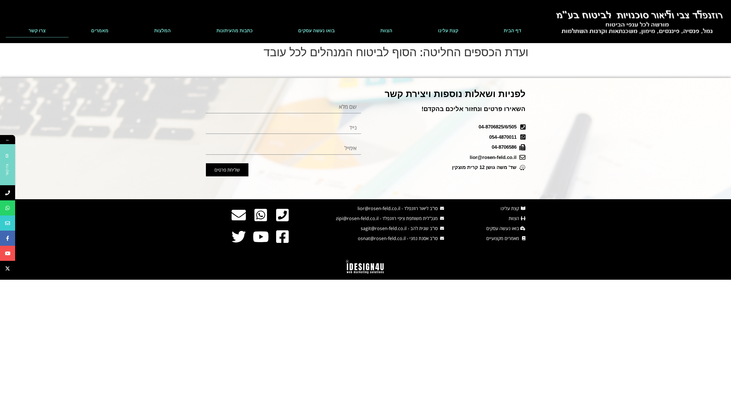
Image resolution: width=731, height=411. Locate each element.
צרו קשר (37, 30)
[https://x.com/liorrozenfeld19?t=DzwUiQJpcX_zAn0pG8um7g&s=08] (7, 268)
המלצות (162, 30)
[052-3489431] (7, 192)
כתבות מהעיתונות (234, 30)
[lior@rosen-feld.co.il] (7, 223)
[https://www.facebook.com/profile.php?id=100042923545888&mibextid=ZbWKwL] (7, 238)
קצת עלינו (448, 30)
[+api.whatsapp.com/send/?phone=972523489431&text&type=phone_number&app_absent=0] (7, 207)
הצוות (386, 30)
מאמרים (100, 30)
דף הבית (512, 30)
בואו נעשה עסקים (316, 30)
